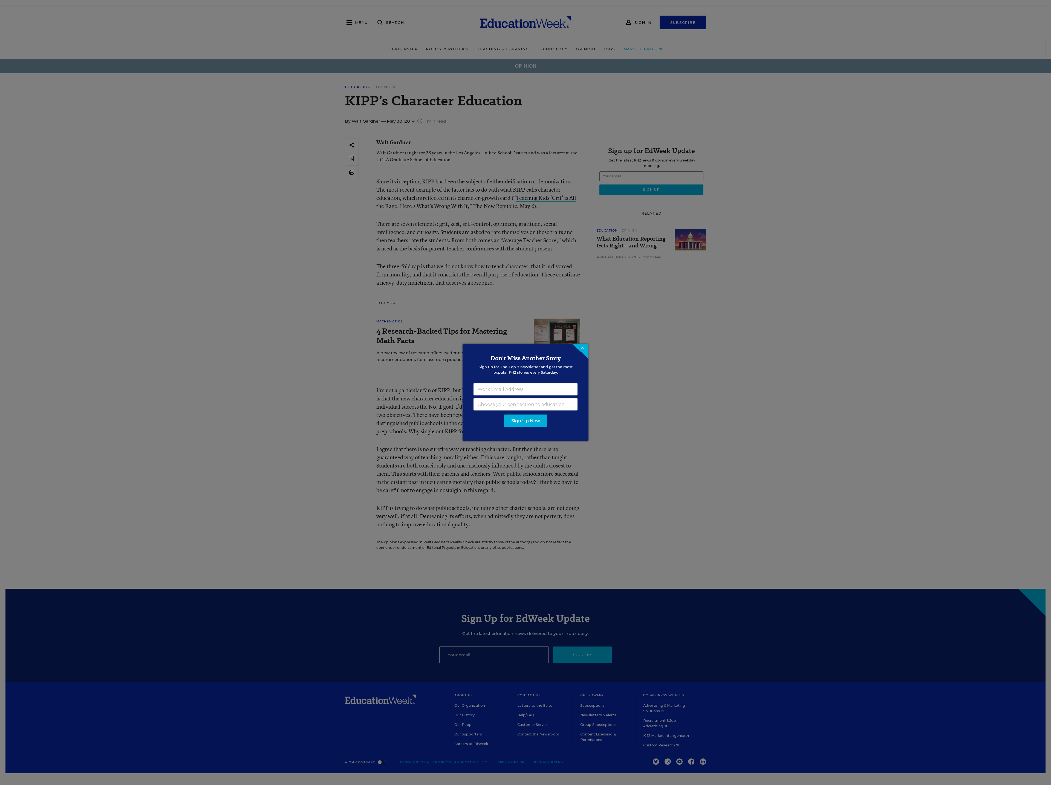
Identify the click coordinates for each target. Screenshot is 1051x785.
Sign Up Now (525, 420)
